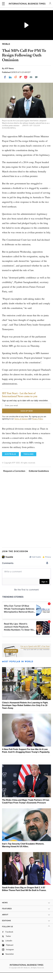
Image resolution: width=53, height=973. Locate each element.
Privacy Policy (37, 419)
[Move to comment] (36, 77)
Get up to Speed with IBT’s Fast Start (35, 646)
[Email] (31, 77)
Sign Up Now (10, 651)
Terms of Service (21, 419)
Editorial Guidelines (39, 471)
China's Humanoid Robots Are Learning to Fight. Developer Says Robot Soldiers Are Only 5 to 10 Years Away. (25, 705)
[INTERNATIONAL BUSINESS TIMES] (27, 4)
